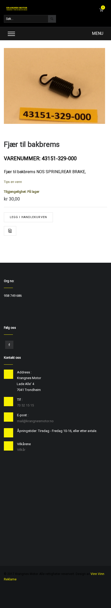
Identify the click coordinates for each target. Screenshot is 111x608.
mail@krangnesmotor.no (35, 421)
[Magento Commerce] (17, 8)
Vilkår (21, 450)
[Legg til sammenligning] (10, 231)
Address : (24, 372)
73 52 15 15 (25, 405)
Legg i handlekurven (28, 217)
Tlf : (19, 400)
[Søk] (52, 19)
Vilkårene (24, 444)
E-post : (22, 415)
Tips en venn (13, 182)
